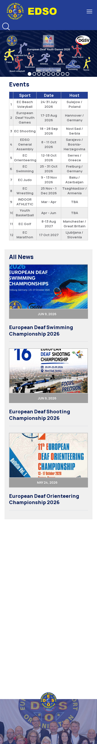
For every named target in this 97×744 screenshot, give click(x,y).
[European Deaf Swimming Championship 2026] (48, 286)
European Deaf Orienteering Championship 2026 (44, 499)
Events (19, 84)
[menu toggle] (89, 11)
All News (21, 257)
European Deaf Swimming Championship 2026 (41, 330)
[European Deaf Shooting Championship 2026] (48, 370)
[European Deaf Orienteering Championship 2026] (48, 455)
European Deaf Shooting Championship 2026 (39, 414)
